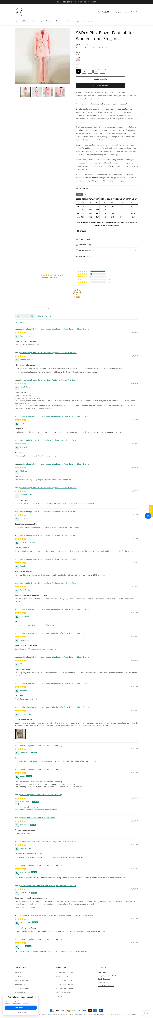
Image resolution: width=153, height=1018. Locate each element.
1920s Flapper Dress (63, 992)
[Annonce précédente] (15, 2)
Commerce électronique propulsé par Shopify (53, 1014)
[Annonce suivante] (137, 2)
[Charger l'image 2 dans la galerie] (37, 92)
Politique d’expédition (129, 1014)
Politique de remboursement (77, 1014)
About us (18, 972)
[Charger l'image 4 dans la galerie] (59, 92)
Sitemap (59, 996)
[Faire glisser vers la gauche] (17, 91)
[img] (52, 275)
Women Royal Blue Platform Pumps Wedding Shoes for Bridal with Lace (49, 841)
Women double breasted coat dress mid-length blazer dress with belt (48, 886)
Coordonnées (78, 1017)
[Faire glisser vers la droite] (67, 91)
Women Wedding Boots (64, 988)
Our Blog (18, 976)
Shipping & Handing (22, 980)
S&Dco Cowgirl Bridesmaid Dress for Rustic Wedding (41, 745)
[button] (25, 21)
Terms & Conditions (22, 988)
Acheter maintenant (101, 85)
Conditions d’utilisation (113, 1014)
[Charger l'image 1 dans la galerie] (25, 92)
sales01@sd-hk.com (106, 985)
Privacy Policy (20, 992)
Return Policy (20, 984)
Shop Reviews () (44, 316)
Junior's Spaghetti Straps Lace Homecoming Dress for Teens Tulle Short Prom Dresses (54, 329)
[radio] (78, 59)
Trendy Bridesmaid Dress (65, 984)
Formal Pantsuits (62, 976)
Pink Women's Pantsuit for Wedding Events (37, 817)
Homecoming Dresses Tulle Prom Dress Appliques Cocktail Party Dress (48, 353)
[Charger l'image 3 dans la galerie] (48, 92)
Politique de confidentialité (96, 1014)
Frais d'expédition (81, 48)
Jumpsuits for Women (64, 980)
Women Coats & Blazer (64, 972)
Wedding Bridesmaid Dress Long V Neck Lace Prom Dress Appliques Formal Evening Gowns (56, 915)
